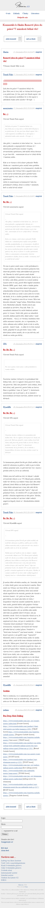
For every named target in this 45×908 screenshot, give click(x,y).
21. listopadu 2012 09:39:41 (23, 685)
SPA (5, 344)
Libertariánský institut (9, 873)
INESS (3, 880)
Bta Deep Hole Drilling (13, 716)
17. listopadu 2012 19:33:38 (23, 108)
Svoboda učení (6, 870)
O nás (8, 13)
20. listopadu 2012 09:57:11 (23, 407)
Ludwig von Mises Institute (11, 861)
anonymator (8, 108)
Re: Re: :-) (7, 202)
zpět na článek (30, 39)
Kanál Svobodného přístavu (11, 865)
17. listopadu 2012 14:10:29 (23, 52)
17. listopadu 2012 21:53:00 (23, 196)
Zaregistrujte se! (7, 842)
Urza (26, 887)
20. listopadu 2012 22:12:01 (23, 512)
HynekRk (7, 407)
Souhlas (6, 691)
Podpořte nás (22, 17)
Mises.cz (20, 885)
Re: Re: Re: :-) (9, 349)
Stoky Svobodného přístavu (11, 868)
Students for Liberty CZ (10, 878)
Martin (5, 52)
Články (25, 13)
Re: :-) (5, 114)
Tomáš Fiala (8, 74)
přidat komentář (11, 39)
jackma (6, 710)
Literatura (35, 13)
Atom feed (5, 850)
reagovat (39, 52)
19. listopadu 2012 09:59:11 (23, 344)
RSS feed (4, 848)
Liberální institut (7, 875)
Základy (16, 13)
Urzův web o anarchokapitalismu (13, 863)
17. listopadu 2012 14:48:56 (23, 74)
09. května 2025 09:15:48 (24, 710)
